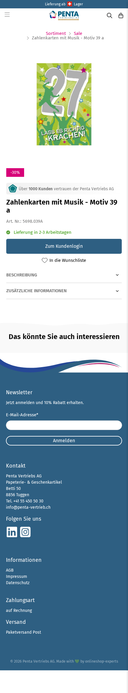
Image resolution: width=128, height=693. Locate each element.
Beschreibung (21, 275)
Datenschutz (17, 582)
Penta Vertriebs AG (38, 661)
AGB (10, 570)
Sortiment (56, 33)
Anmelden (64, 440)
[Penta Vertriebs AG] (64, 15)
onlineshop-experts (101, 661)
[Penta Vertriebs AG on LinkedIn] (12, 536)
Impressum (16, 576)
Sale (78, 33)
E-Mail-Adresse (22, 414)
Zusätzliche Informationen (36, 290)
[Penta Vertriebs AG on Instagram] (25, 536)
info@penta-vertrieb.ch (28, 507)
